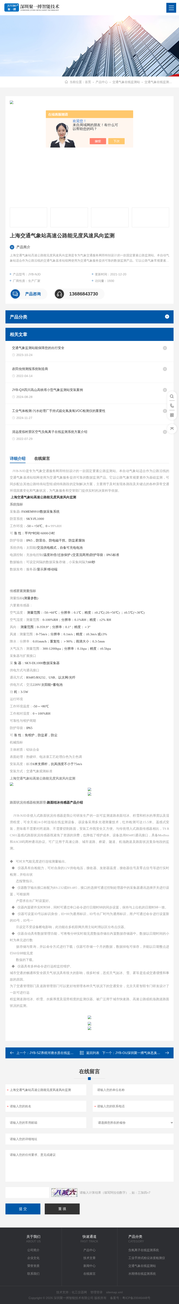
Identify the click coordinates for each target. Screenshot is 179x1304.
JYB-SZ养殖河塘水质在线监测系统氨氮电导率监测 (66, 1053)
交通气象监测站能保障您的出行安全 (38, 348)
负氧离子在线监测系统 (143, 1250)
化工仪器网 (79, 1292)
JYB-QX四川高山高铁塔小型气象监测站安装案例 (47, 390)
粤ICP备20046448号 (136, 1298)
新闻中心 (89, 1266)
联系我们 (33, 1273)
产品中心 (102, 82)
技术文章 (89, 1258)
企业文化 (33, 1258)
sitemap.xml (114, 1292)
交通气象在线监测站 (126, 82)
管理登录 (96, 1292)
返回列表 (92, 1053)
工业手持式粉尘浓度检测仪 (146, 1258)
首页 (88, 82)
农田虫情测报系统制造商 (30, 369)
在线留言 (42, 458)
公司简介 (33, 1250)
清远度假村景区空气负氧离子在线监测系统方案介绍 (49, 432)
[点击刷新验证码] (64, 1192)
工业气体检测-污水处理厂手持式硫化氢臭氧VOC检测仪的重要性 (58, 411)
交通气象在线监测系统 (160, 82)
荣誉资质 (33, 1266)
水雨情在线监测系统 (142, 1273)
